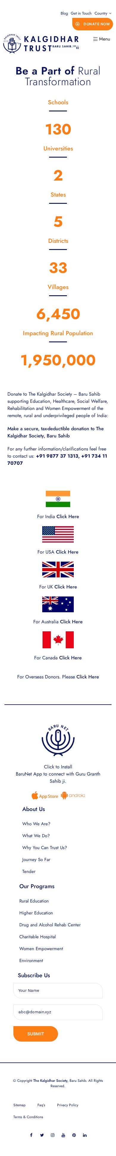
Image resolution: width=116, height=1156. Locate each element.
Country (101, 13)
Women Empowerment (41, 948)
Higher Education (36, 913)
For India (58, 516)
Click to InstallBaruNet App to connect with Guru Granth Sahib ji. (58, 773)
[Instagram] (53, 1135)
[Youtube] (63, 1135)
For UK (58, 586)
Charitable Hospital (37, 936)
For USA (58, 552)
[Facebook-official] (31, 1135)
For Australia (58, 621)
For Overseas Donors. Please (58, 676)
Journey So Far (36, 859)
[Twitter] (42, 1135)
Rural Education (34, 901)
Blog (64, 13)
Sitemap (19, 1105)
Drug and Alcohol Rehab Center (50, 925)
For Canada (58, 657)
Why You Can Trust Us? (44, 847)
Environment (31, 960)
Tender (28, 871)
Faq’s (41, 1105)
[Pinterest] (74, 1135)
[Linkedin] (85, 1135)
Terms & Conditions (28, 1117)
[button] (92, 24)
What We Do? (36, 835)
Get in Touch (81, 13)
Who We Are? (36, 824)
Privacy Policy (67, 1105)
